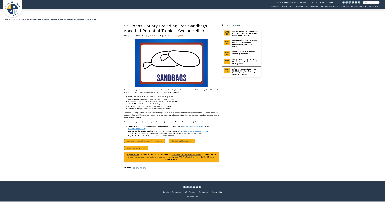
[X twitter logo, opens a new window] (350, 2)
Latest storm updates (136, 148)
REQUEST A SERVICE (292, 2)
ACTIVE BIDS (281, 2)
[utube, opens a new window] (197, 187)
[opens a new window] (134, 168)
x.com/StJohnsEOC (135, 129)
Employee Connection (172, 192)
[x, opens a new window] (190, 187)
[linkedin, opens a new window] (200, 187)
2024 (181, 36)
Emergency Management (182, 141)
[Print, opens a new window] (144, 168)
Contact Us (203, 192)
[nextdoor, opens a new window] (193, 187)
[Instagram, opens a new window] (187, 187)
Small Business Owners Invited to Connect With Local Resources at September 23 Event (244, 43)
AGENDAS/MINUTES (321, 2)
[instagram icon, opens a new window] (346, 2)
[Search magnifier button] (378, 2)
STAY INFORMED (304, 2)
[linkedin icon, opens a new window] (359, 2)
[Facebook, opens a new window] (184, 187)
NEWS (312, 2)
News (13, 20)
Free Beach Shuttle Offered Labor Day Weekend (243, 52)
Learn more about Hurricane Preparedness (144, 141)
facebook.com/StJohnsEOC (190, 126)
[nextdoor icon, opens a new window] (353, 2)
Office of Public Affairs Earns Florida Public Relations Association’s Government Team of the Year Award (245, 72)
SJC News (154, 36)
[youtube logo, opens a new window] (356, 2)
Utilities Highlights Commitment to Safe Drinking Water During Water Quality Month (245, 33)
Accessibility (217, 192)
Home (6, 20)
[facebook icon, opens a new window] (343, 2)
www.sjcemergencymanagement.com (194, 131)
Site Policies (190, 192)
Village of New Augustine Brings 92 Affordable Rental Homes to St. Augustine (245, 62)
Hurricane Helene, (172, 36)
